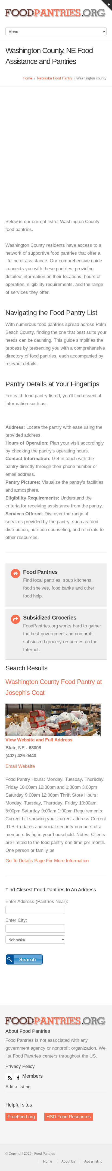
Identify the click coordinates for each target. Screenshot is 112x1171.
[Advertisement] (56, 146)
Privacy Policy (20, 1066)
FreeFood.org (21, 1116)
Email (11, 766)
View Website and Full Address (38, 739)
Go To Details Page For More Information (47, 860)
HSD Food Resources (68, 1116)
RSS (8, 1076)
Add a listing (17, 1086)
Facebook (17, 1076)
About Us (68, 1161)
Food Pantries (56, 16)
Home (27, 78)
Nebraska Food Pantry (54, 78)
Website (26, 766)
